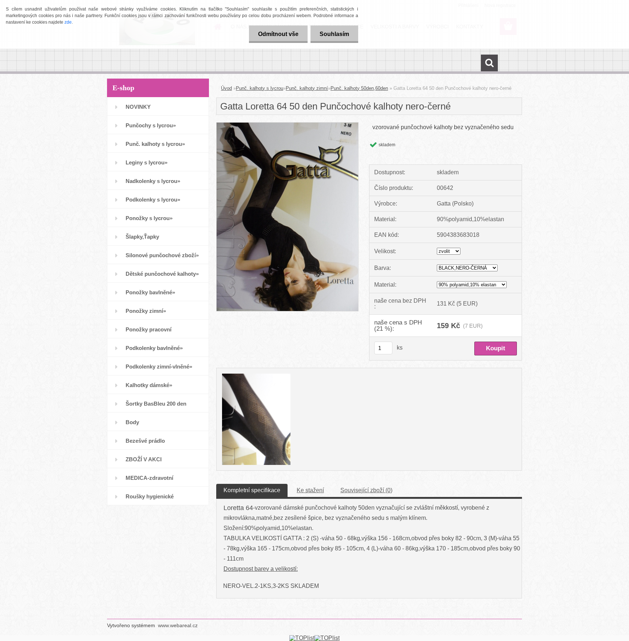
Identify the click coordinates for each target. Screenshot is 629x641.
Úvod (226, 88)
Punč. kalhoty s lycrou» (155, 144)
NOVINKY (138, 107)
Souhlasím (334, 34)
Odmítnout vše (278, 34)
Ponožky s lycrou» (149, 218)
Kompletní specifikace (251, 490)
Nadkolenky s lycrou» (153, 181)
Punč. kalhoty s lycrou (259, 88)
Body (132, 422)
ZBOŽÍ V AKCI (144, 459)
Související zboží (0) (366, 490)
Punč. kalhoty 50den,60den (359, 88)
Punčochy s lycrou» (151, 125)
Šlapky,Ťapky (142, 237)
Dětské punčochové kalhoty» (162, 274)
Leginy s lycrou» (146, 162)
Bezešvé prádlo (145, 441)
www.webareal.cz (178, 625)
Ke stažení (310, 490)
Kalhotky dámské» (149, 385)
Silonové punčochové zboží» (162, 255)
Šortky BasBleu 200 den (156, 404)
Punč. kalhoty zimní (307, 88)
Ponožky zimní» (146, 311)
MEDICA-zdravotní (149, 478)
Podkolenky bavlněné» (154, 348)
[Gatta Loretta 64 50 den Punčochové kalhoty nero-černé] (287, 125)
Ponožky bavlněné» (150, 292)
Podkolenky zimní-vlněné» (159, 366)
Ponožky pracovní (148, 329)
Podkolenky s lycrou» (153, 199)
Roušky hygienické (150, 496)
